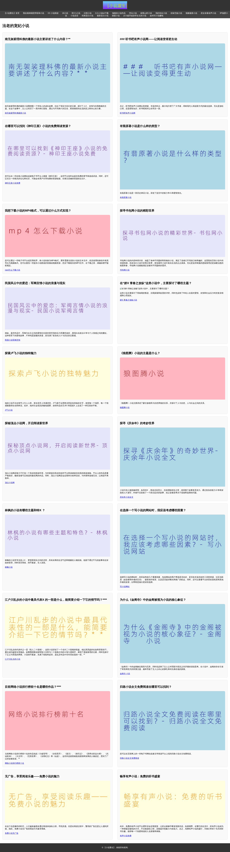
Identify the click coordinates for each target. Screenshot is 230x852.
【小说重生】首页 (11, 13)
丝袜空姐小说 (176, 13)
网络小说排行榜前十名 (14, 763)
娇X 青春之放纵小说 (128, 300)
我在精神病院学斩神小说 (33, 13)
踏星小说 (116, 16)
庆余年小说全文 (126, 497)
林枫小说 (9, 567)
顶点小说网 (9, 483)
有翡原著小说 (125, 197)
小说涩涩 (74, 16)
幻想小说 (88, 13)
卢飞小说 (9, 410)
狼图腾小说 (124, 408)
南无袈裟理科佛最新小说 (15, 113)
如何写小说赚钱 (156, 16)
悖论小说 (133, 13)
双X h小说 (76, 13)
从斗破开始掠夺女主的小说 (134, 16)
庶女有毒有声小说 (208, 13)
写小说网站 (124, 587)
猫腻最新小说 (191, 13)
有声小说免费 (125, 836)
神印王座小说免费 (12, 183)
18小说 (65, 13)
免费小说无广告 (11, 833)
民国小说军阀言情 (12, 340)
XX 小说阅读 (53, 13)
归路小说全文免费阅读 (129, 758)
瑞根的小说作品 (119, 13)
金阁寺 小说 (125, 674)
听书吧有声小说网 (127, 113)
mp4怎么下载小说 (12, 270)
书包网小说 (124, 270)
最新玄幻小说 (102, 16)
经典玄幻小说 (87, 16)
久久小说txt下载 (102, 13)
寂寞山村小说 (146, 13)
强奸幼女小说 (161, 13)
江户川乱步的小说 (12, 659)
